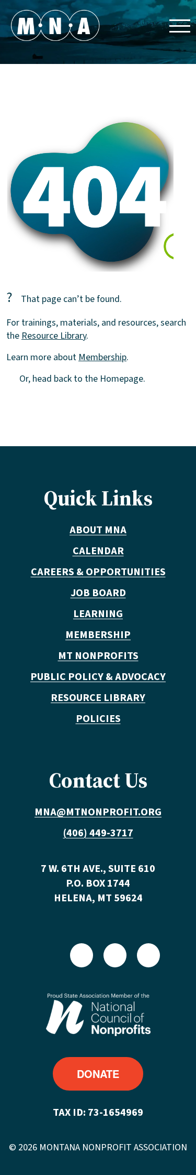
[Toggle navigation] (179, 25)
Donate (98, 1073)
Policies (98, 719)
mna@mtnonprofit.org (98, 812)
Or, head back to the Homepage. (82, 378)
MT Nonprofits (98, 656)
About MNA (98, 530)
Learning (98, 614)
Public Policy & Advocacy (98, 677)
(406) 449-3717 (98, 833)
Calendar (98, 551)
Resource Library (53, 335)
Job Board (98, 593)
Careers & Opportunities (98, 572)
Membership (102, 357)
